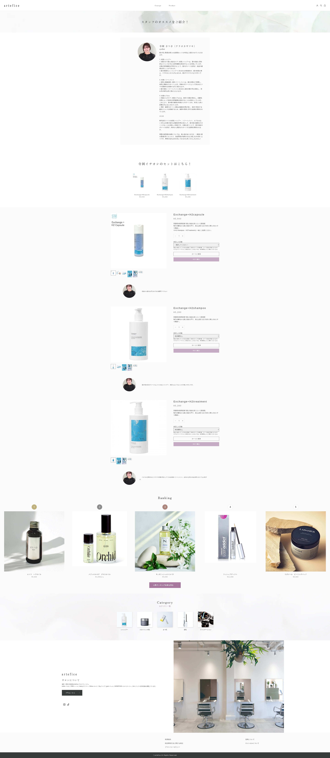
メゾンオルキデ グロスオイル (100, 574)
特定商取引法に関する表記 (174, 743)
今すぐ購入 (196, 259)
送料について (250, 739)
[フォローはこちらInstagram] (64, 704)
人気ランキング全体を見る (163, 585)
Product (172, 5)
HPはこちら (70, 693)
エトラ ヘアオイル (34, 574)
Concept (158, 5)
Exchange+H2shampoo (165, 194)
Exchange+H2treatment (188, 194)
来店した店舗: (178, 242)
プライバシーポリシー (172, 747)
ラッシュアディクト (230, 574)
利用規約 (168, 739)
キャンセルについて (252, 743)
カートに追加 (196, 254)
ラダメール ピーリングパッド (296, 574)
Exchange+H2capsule (142, 194)
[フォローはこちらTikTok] (68, 704)
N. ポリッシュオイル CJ (165, 574)
